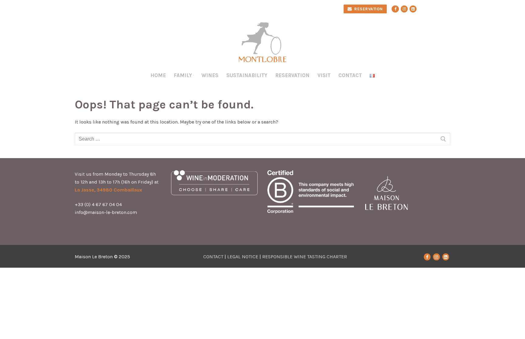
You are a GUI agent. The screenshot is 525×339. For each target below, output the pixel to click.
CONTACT (213, 256)
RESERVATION (368, 9)
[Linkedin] (413, 8)
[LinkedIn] (445, 256)
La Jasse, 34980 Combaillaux (108, 190)
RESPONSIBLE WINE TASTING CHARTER (304, 256)
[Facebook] (395, 8)
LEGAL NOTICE (242, 256)
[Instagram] (404, 8)
